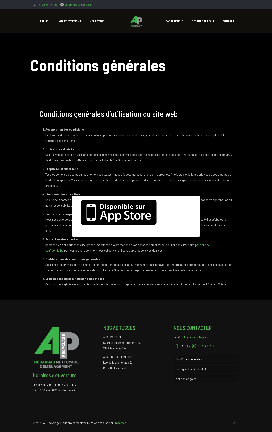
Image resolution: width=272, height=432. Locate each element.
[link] (119, 212)
